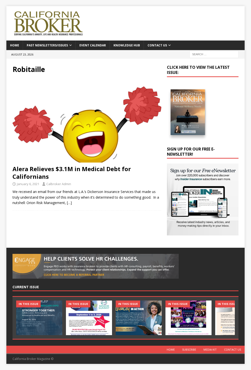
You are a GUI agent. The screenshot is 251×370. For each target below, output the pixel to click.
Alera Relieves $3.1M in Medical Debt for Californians (72, 172)
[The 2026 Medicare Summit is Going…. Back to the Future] (188, 318)
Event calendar (92, 45)
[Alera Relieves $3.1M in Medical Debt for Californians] (87, 121)
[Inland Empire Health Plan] (139, 318)
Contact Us (157, 45)
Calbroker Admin (58, 184)
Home (14, 45)
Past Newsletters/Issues (47, 45)
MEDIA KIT (210, 349)
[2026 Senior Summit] (89, 318)
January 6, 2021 (28, 184)
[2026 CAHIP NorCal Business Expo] (39, 318)
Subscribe (189, 349)
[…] (69, 202)
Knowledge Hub (126, 45)
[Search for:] (213, 54)
